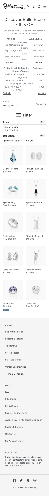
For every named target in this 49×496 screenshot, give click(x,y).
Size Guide (10, 399)
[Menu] (44, 6)
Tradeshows (11, 345)
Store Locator (12, 352)
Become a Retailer (14, 338)
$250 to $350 (12, 130)
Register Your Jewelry (16, 413)
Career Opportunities (15, 366)
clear (42, 122)
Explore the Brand (14, 331)
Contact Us (10, 434)
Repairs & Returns (14, 427)
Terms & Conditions (15, 373)
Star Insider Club (13, 359)
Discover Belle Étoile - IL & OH (19, 141)
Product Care (11, 406)
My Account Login (14, 441)
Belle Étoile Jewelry (28, 487)
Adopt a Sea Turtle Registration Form (23, 420)
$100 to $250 (12, 127)
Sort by (6, 101)
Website (10, 62)
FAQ (7, 392)
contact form (18, 460)
